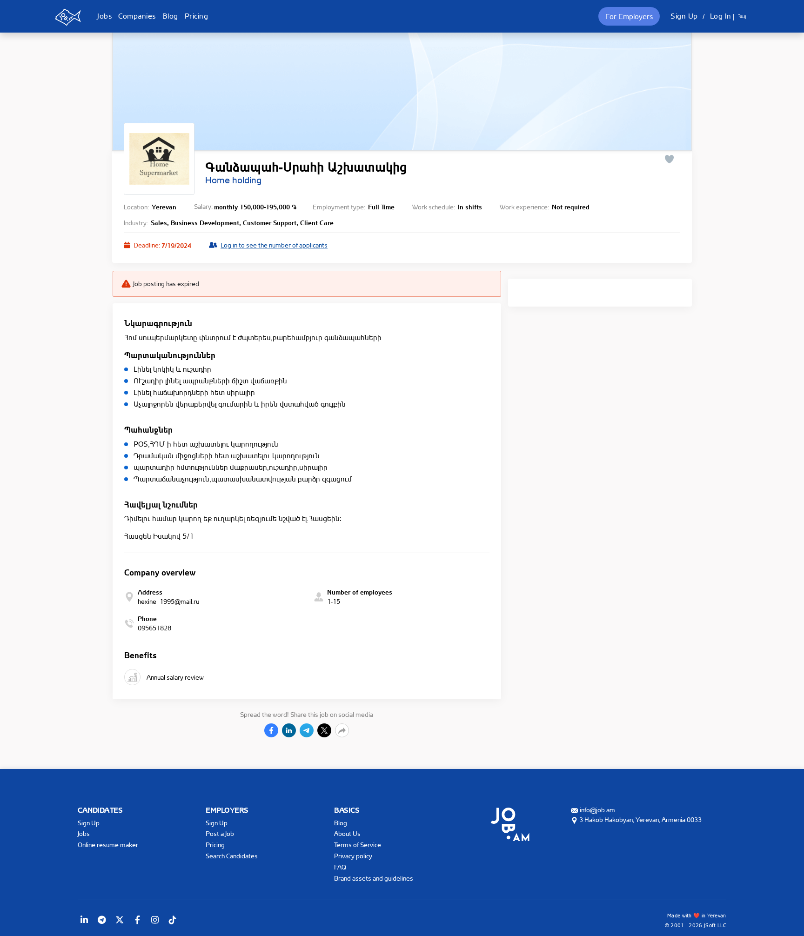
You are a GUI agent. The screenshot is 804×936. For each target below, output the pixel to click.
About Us (347, 833)
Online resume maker (108, 845)
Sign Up (684, 15)
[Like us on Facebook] (137, 919)
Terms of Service (357, 845)
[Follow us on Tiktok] (172, 919)
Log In (720, 15)
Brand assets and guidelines (373, 878)
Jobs (104, 15)
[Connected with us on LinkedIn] (84, 919)
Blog (170, 15)
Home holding (233, 180)
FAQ (340, 867)
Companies (137, 15)
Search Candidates (232, 856)
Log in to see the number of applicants (274, 245)
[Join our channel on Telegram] (101, 919)
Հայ (742, 16)
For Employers (629, 16)
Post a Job (220, 833)
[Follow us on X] (119, 919)
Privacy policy (353, 856)
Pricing (196, 15)
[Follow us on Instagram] (154, 919)
